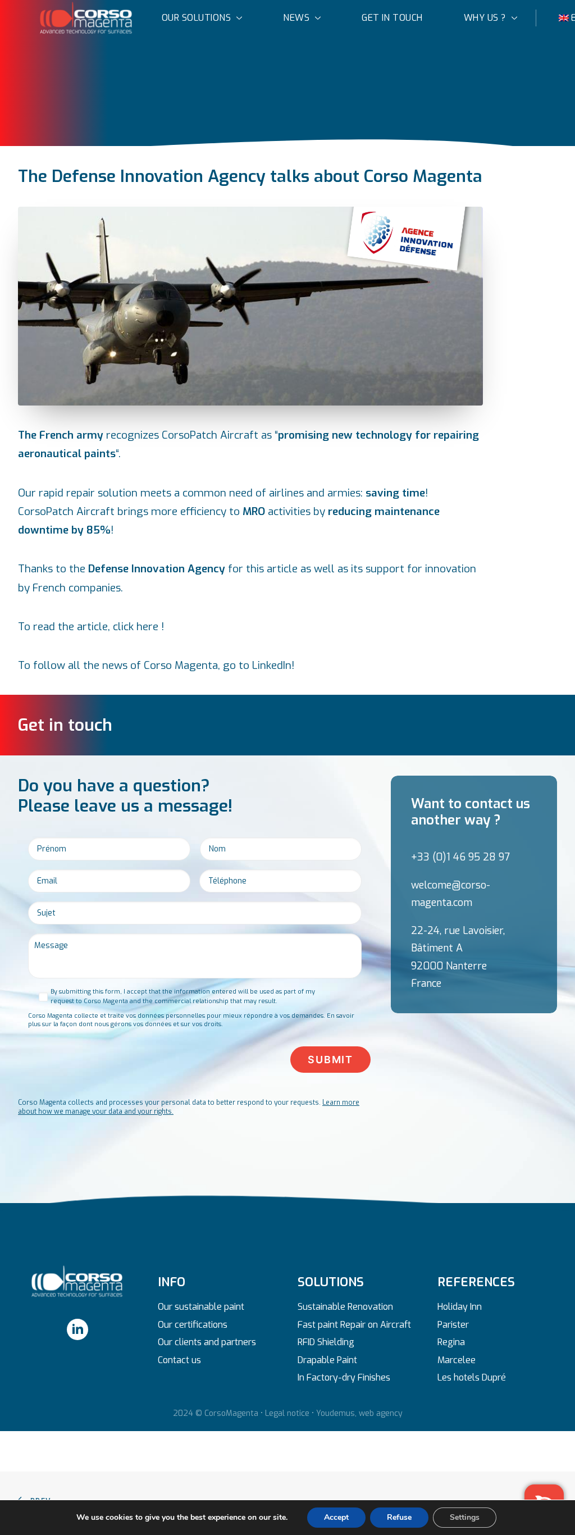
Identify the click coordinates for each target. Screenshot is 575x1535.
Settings (465, 1517)
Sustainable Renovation (345, 1307)
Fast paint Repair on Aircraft (354, 1325)
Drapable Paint (327, 1360)
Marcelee (456, 1360)
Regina (451, 1342)
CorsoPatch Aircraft (67, 511)
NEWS (296, 18)
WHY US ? (485, 18)
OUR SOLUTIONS (196, 18)
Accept (336, 1517)
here (148, 627)
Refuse (399, 1517)
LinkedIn (271, 665)
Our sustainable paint (201, 1307)
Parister (453, 1325)
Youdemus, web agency (359, 1413)
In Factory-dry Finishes (344, 1377)
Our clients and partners (207, 1342)
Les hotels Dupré (471, 1377)
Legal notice (287, 1413)
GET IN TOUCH (392, 18)
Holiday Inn (459, 1307)
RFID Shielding (326, 1342)
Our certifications (192, 1325)
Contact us (179, 1360)
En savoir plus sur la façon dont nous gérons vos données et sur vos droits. (191, 1020)
